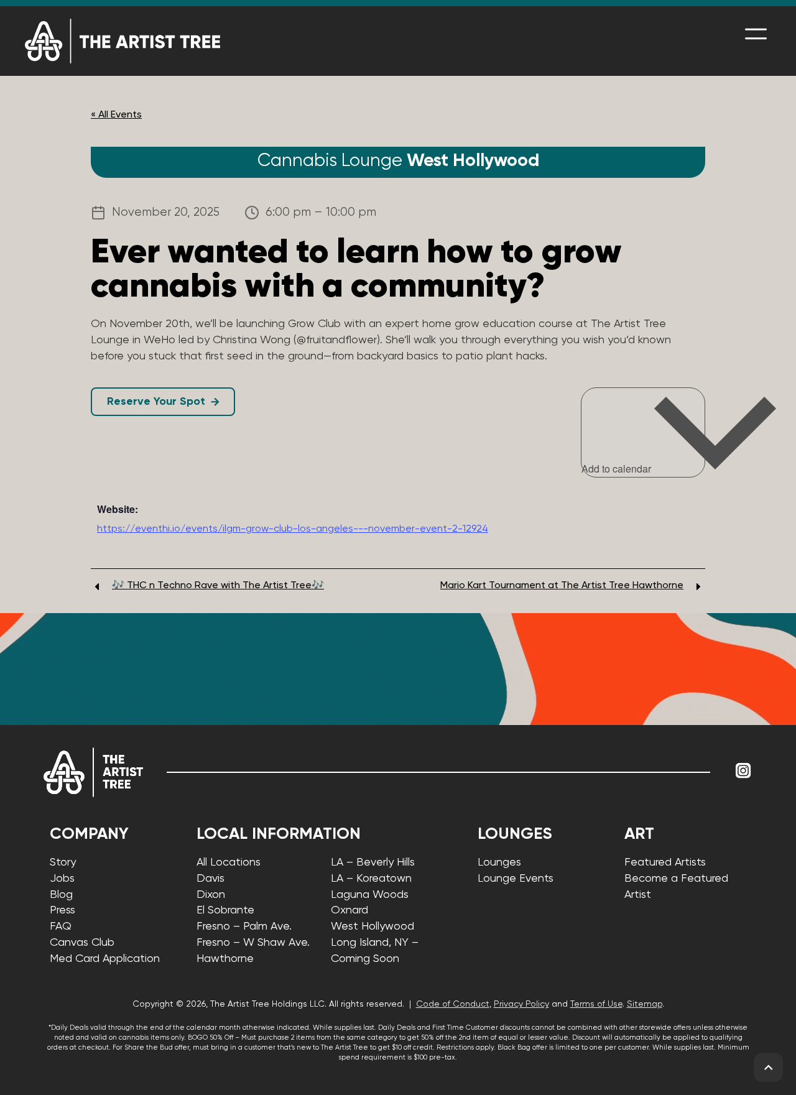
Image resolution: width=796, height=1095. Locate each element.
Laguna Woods (370, 894)
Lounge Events (515, 878)
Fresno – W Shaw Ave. (253, 942)
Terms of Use (596, 1004)
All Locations (229, 862)
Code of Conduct (452, 1004)
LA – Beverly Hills (373, 862)
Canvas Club (82, 942)
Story (63, 862)
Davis (210, 878)
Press (62, 910)
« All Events (116, 115)
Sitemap (644, 1004)
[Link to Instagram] (743, 770)
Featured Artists (665, 862)
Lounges (499, 862)
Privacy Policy (521, 1004)
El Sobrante (225, 910)
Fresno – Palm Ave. (244, 926)
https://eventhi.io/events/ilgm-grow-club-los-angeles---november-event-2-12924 (292, 529)
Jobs (62, 878)
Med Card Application (105, 958)
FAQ (61, 926)
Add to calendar (617, 468)
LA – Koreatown (371, 878)
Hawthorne (225, 958)
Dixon (211, 894)
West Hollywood (372, 926)
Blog (61, 894)
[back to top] (768, 1067)
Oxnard (349, 910)
